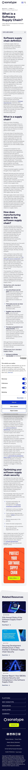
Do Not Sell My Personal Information (13, 748)
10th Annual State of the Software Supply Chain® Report (12, 619)
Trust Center (19, 752)
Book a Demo (13, 578)
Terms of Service (9, 739)
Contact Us (14, 725)
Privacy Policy (18, 739)
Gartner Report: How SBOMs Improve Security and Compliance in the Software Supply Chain (14, 679)
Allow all (14, 402)
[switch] (24, 383)
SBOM (13, 515)
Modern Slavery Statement (13, 742)
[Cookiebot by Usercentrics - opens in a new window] (20, 358)
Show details (20, 398)
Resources (4, 8)
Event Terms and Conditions (13, 745)
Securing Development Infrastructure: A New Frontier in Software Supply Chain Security (13, 649)
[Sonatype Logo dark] (9, 3)
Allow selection (14, 406)
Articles (11, 8)
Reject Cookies (14, 410)
